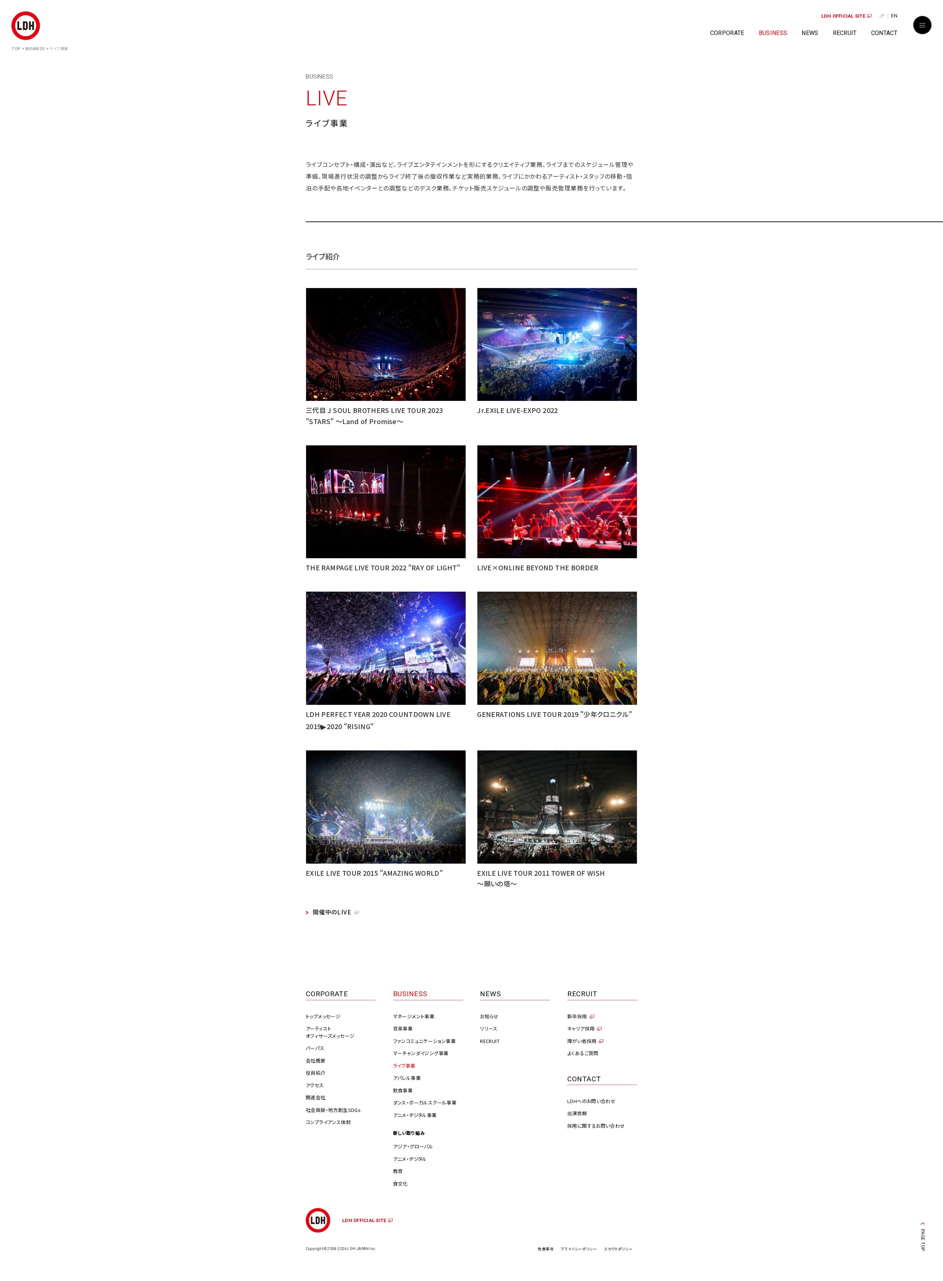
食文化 (400, 1183)
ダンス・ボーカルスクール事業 (424, 1102)
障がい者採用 (581, 1040)
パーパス (315, 1047)
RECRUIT (845, 32)
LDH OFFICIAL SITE (843, 16)
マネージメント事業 (414, 1016)
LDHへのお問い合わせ (591, 1101)
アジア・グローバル (413, 1146)
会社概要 (316, 1060)
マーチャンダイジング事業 (421, 1053)
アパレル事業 (407, 1077)
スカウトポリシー (618, 1249)
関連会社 (316, 1097)
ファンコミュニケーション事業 (424, 1040)
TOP (16, 48)
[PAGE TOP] (923, 1225)
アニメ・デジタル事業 (415, 1115)
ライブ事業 (404, 1065)
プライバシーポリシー (579, 1249)
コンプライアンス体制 (328, 1122)
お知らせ (489, 1016)
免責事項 (545, 1249)
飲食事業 (403, 1090)
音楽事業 (403, 1028)
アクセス (315, 1085)
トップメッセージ (323, 1016)
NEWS (810, 32)
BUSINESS (773, 32)
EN (894, 15)
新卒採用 (577, 1016)
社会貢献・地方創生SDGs (333, 1109)
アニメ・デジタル (410, 1158)
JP (882, 15)
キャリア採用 (581, 1028)
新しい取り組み (409, 1133)
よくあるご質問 (583, 1053)
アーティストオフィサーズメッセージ (330, 1032)
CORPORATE (727, 32)
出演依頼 (577, 1113)
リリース (489, 1028)
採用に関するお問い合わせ (596, 1125)
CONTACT (884, 32)
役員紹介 (316, 1072)
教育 (398, 1171)
